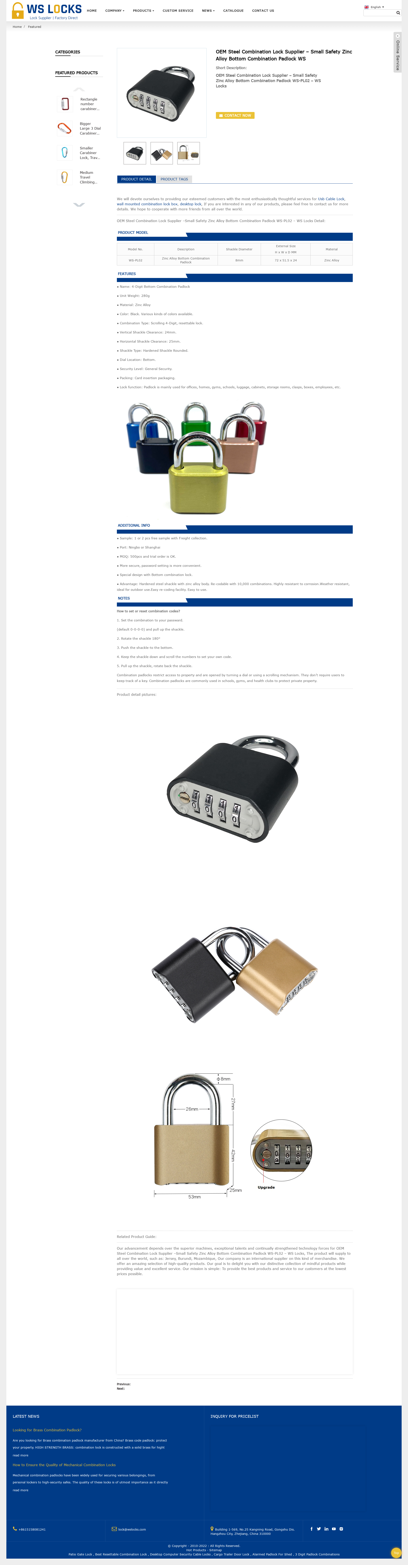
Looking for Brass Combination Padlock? (47, 1430)
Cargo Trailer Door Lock (231, 1554)
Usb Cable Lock (331, 199)
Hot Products (196, 1550)
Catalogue (233, 10)
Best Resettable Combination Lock (121, 1554)
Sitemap (215, 1550)
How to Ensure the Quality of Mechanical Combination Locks (64, 1465)
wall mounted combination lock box (147, 204)
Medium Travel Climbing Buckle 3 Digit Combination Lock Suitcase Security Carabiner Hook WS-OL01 (90, 177)
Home (92, 10)
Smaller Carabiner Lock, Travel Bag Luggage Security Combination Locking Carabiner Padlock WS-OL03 (90, 153)
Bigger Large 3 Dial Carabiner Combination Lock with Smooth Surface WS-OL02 (90, 129)
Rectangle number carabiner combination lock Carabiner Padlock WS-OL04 (91, 104)
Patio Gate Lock (80, 1554)
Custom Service (178, 10)
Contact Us (263, 10)
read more (20, 1455)
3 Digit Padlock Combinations (317, 1554)
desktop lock (190, 204)
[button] (79, 88)
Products (142, 10)
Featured (34, 26)
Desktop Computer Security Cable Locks (180, 1554)
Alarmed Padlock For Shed (272, 1554)
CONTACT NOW (237, 115)
